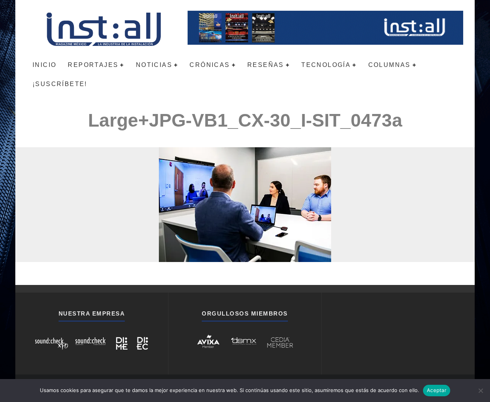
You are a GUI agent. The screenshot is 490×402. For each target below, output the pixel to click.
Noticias (154, 65)
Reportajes (93, 65)
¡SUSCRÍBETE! (60, 84)
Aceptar (436, 390)
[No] (480, 390)
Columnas (389, 65)
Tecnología (326, 65)
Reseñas (265, 65)
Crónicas (209, 65)
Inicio (44, 65)
